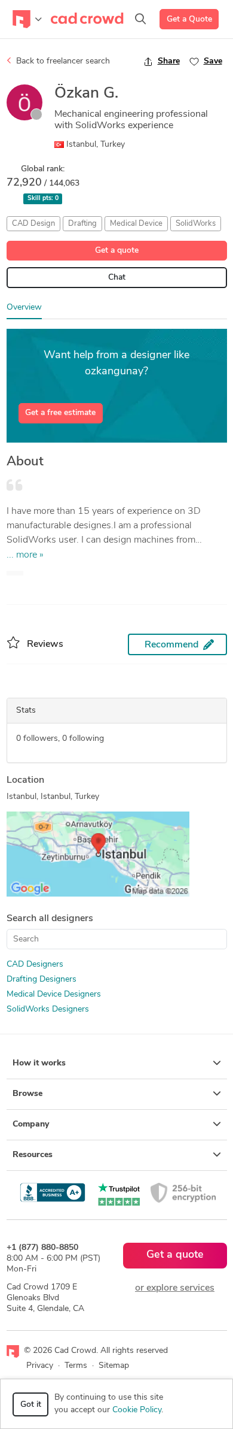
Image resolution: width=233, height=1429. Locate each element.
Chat (116, 277)
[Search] (140, 19)
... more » (25, 555)
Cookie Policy (136, 1410)
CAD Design (33, 224)
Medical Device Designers (54, 994)
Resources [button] (33, 1155)
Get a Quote (189, 19)
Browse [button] (27, 1093)
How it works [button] (39, 1063)
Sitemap (114, 1365)
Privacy (39, 1365)
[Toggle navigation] (27, 19)
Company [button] (31, 1124)
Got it (30, 1404)
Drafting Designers (41, 979)
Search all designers (50, 919)
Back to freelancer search (62, 61)
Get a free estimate (60, 412)
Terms (76, 1365)
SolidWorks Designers (48, 1009)
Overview (24, 307)
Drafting (82, 224)
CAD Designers (35, 964)
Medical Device (136, 224)
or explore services (174, 1288)
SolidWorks (196, 224)
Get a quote (117, 250)
